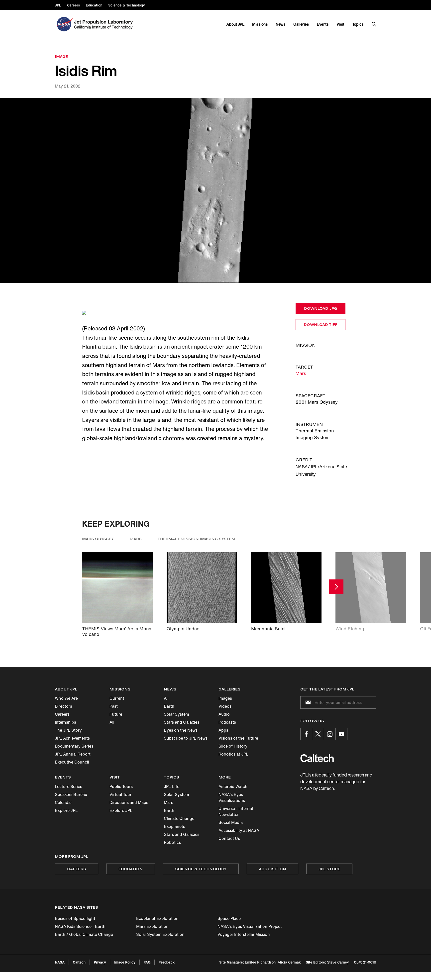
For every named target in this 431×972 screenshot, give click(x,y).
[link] (215, 190)
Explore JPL (66, 810)
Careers (62, 714)
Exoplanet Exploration (157, 918)
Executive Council (72, 762)
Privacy (100, 962)
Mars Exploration (152, 926)
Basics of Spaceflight (75, 918)
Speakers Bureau (71, 794)
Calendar (63, 802)
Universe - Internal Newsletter (235, 811)
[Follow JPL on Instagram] (330, 734)
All (111, 722)
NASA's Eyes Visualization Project (249, 926)
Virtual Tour (120, 794)
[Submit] (307, 702)
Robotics (172, 842)
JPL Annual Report (73, 754)
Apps (223, 730)
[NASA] (64, 24)
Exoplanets (174, 826)
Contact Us (229, 838)
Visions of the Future (238, 738)
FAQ (147, 962)
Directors (63, 706)
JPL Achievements (72, 738)
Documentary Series (74, 746)
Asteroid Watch (232, 786)
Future (115, 714)
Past (113, 706)
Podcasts (227, 722)
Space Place (229, 918)
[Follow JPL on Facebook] (306, 734)
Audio (224, 714)
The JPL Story (68, 730)
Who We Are (66, 698)
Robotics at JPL (233, 754)
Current (116, 698)
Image (61, 56)
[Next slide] (336, 586)
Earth (169, 706)
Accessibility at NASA (238, 830)
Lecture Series (68, 786)
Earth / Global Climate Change (84, 934)
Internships (65, 722)
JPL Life (171, 786)
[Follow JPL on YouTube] (341, 734)
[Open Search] (374, 24)
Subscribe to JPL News (186, 738)
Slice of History (232, 746)
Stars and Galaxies (181, 722)
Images (225, 698)
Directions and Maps (128, 802)
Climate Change (179, 818)
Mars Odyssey (98, 538)
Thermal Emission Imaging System (196, 538)
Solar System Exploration (160, 934)
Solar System (176, 714)
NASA (60, 962)
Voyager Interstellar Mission (243, 934)
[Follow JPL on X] (318, 734)
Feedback (167, 962)
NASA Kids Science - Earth (80, 926)
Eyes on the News (181, 730)
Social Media (230, 822)
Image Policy (124, 962)
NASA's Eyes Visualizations (231, 797)
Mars (301, 373)
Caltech (79, 962)
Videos (224, 706)
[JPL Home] (104, 24)
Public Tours (121, 786)
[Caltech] (317, 758)
